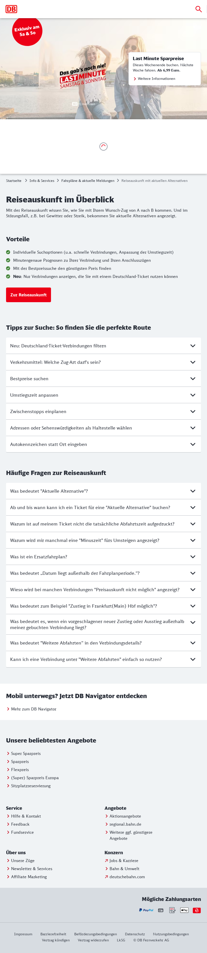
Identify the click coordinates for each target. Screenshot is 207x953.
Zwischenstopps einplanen (38, 411)
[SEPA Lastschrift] (172, 910)
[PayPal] (146, 910)
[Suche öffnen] (199, 9)
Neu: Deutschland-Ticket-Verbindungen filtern (58, 345)
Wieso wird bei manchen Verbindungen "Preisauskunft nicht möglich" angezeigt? (94, 589)
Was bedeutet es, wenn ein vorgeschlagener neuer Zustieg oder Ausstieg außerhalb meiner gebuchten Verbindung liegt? (97, 624)
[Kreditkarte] (161, 910)
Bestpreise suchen (29, 378)
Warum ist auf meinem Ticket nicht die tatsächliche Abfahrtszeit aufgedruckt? (92, 524)
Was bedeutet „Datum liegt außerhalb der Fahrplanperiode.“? (75, 573)
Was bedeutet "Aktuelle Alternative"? (49, 491)
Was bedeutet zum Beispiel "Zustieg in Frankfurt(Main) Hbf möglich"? (83, 606)
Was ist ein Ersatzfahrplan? (38, 556)
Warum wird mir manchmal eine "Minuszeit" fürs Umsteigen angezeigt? (84, 540)
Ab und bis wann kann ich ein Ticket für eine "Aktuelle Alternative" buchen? (90, 507)
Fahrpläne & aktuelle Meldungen (87, 180)
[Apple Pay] (184, 910)
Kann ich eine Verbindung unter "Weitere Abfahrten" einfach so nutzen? (86, 659)
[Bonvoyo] (197, 910)
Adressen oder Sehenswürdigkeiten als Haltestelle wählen (71, 428)
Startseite (13, 180)
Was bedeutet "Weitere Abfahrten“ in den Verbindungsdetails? (76, 643)
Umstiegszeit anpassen (34, 395)
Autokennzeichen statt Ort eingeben (48, 444)
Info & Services (42, 180)
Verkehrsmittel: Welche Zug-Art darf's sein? (55, 362)
